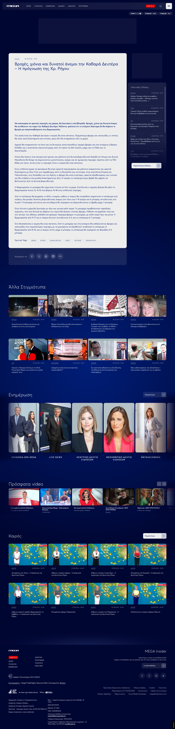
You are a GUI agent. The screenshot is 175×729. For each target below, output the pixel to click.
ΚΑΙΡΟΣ (67, 240)
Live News (55, 457)
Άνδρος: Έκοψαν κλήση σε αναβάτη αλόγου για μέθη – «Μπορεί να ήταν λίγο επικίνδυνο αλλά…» (144, 98)
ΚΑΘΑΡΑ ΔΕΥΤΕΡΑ (55, 240)
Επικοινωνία (142, 691)
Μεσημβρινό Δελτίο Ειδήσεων (22, 508)
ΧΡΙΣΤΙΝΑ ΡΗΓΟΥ (91, 240)
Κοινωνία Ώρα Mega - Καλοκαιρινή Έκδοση (55, 509)
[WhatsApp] (46, 256)
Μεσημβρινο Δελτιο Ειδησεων (119, 458)
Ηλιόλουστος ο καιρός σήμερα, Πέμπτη (145, 612)
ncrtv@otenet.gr (70, 724)
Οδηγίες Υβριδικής (104, 694)
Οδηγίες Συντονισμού (158, 691)
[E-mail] (53, 256)
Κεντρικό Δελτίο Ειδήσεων (84, 508)
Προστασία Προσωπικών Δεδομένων (116, 688)
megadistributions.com (158, 694)
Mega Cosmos (120, 694)
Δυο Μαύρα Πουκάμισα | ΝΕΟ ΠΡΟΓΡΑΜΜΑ (117, 509)
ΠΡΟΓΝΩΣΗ (77, 240)
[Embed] (60, 256)
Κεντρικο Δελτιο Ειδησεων (87, 458)
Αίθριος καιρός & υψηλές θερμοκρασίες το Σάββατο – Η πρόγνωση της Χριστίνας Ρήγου (28, 614)
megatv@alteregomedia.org (57, 716)
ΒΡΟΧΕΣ (43, 240)
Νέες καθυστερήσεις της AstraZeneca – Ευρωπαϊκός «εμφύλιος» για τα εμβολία (146, 369)
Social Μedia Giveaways (137, 694)
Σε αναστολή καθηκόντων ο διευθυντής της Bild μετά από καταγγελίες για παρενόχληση (106, 370)
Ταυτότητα (162, 688)
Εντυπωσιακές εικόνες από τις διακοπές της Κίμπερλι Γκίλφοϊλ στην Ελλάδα (145, 126)
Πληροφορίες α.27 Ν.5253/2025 (123, 691)
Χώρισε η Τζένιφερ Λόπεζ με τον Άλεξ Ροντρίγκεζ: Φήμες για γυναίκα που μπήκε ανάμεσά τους (27, 370)
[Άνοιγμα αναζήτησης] (160, 6)
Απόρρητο (173, 725)
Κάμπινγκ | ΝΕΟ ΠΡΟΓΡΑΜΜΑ (148, 508)
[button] (169, 6)
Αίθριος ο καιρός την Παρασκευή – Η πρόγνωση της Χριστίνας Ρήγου (105, 613)
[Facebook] (32, 256)
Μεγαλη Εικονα (151, 457)
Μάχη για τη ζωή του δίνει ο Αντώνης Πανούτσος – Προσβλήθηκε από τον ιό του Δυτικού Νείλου (145, 141)
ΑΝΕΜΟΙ (33, 240)
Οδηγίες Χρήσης (140, 688)
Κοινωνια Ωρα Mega (24, 457)
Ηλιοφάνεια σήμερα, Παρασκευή (63, 612)
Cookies (152, 688)
